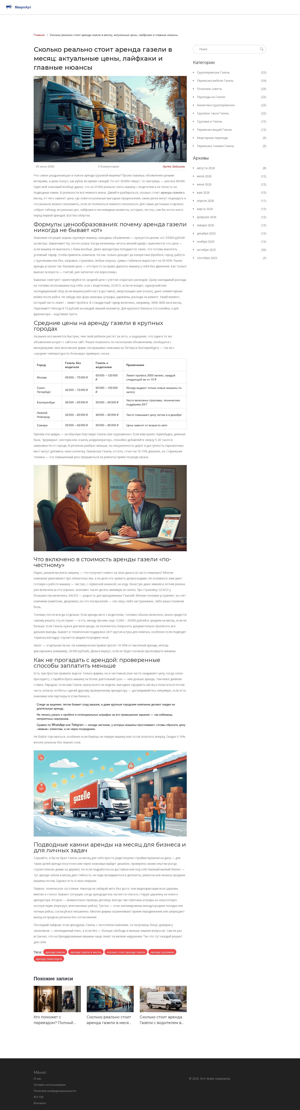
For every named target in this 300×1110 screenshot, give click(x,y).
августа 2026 (231, 168)
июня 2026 (231, 184)
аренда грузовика (162, 952)
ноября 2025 (231, 241)
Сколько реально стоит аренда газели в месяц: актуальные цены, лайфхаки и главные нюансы (109, 1020)
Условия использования (50, 1084)
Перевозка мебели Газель (231, 81)
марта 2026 (231, 209)
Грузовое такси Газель (231, 113)
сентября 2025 (231, 258)
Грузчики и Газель (231, 121)
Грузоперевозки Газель (231, 72)
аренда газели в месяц (85, 952)
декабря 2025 (231, 233)
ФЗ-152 (38, 1097)
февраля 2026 (231, 217)
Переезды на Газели (231, 97)
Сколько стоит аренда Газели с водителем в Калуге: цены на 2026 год (161, 1020)
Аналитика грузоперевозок (231, 105)
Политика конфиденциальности (55, 1091)
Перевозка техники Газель (231, 146)
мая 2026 (231, 192)
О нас (37, 1078)
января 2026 (231, 225)
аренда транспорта (49, 959)
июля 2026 (231, 176)
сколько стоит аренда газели (126, 952)
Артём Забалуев (174, 166)
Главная (39, 35)
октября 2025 (231, 250)
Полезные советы (231, 89)
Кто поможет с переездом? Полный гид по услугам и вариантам (53, 1020)
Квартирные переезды (231, 138)
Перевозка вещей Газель (231, 130)
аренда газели (55, 952)
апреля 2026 (231, 201)
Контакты (40, 1103)
